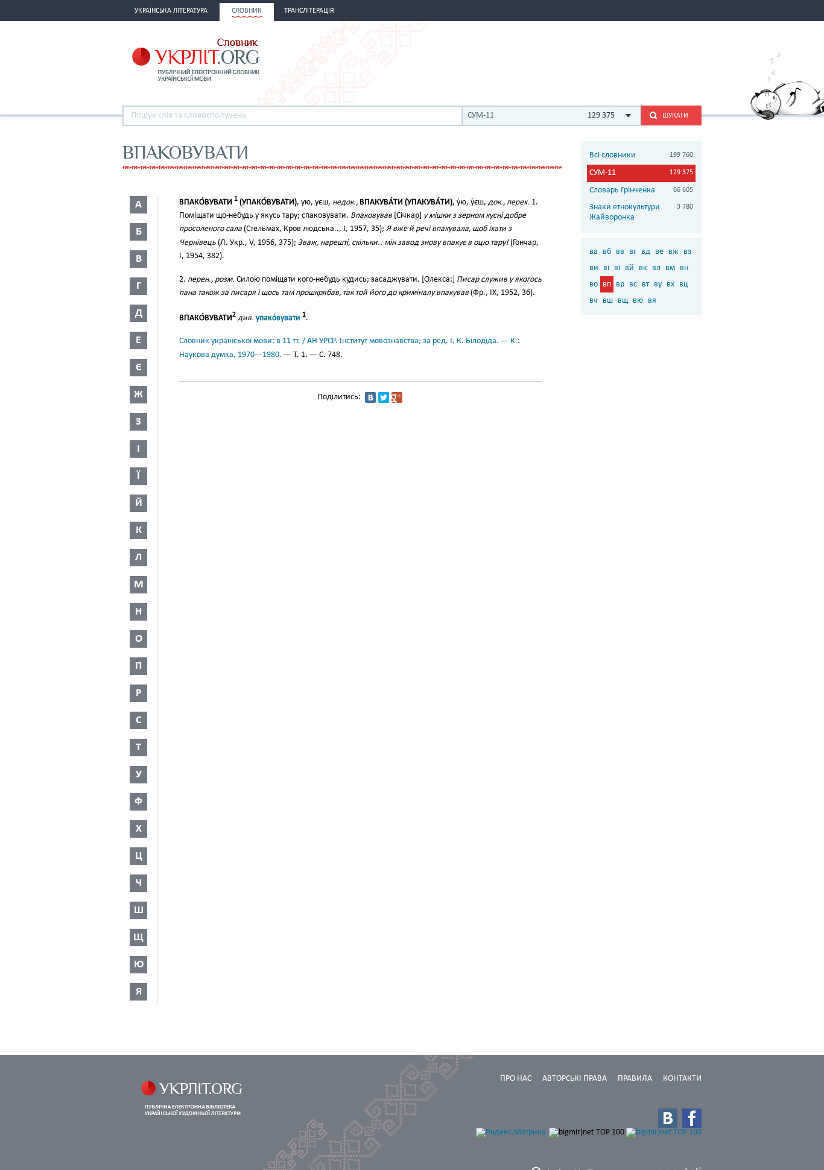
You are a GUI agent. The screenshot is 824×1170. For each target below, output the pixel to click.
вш (608, 300)
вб (607, 251)
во (593, 284)
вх (670, 284)
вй (629, 268)
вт (645, 284)
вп (607, 284)
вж (673, 251)
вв (620, 251)
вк (643, 268)
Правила (635, 1078)
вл (656, 268)
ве (659, 251)
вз (687, 251)
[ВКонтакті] (370, 397)
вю (638, 300)
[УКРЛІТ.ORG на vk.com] (667, 1118)
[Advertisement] (560, 58)
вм (670, 268)
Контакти (682, 1078)
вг (632, 251)
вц (683, 284)
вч (593, 300)
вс (633, 284)
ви (593, 268)
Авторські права (574, 1078)
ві (606, 268)
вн (684, 268)
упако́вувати (278, 318)
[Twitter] (383, 397)
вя (652, 300)
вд (645, 251)
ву (658, 284)
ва (593, 251)
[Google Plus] (396, 397)
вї (617, 268)
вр (620, 284)
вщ (623, 300)
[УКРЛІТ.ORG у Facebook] (692, 1118)
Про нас (515, 1078)
